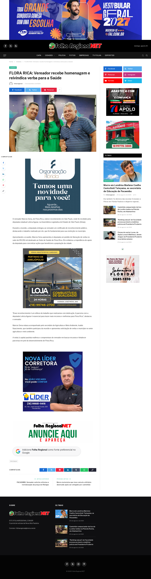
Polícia (62, 55)
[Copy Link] (3, 191)
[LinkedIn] (3, 174)
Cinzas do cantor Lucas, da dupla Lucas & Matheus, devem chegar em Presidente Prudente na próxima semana (130, 184)
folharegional (18, 83)
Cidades (49, 55)
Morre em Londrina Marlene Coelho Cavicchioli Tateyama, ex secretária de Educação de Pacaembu (122, 136)
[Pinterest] (3, 185)
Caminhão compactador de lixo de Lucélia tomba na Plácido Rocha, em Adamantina (129, 158)
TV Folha (97, 55)
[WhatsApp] (3, 179)
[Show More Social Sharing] (59, 90)
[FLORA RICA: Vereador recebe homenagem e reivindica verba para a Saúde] (52, 123)
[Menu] (4, 55)
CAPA (39, 55)
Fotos (72, 55)
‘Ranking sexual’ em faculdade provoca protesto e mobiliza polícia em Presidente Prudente (129, 170)
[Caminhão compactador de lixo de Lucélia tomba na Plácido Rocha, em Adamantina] (109, 158)
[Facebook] (3, 163)
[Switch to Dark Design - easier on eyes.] (142, 55)
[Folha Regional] (75, 46)
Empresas (84, 55)
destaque (13, 461)
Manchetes (108, 129)
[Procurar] (146, 55)
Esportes (109, 55)
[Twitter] (3, 168)
